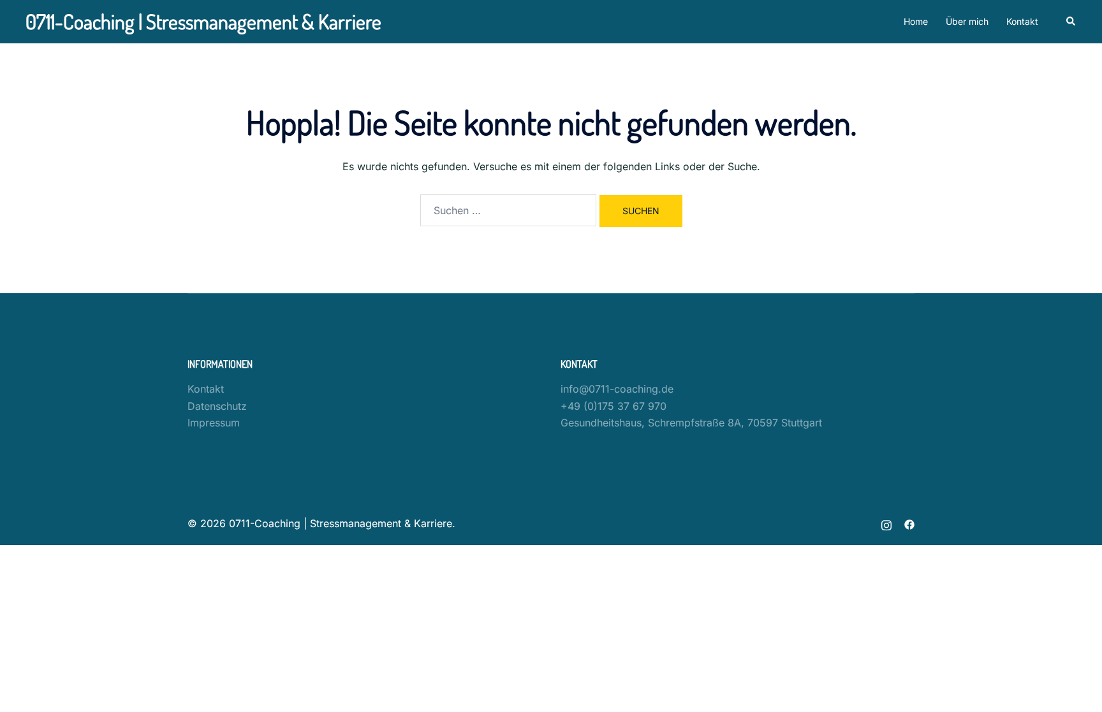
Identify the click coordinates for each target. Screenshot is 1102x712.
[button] (1071, 22)
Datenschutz (217, 406)
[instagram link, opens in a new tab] (886, 523)
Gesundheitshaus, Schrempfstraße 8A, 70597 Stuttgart (691, 422)
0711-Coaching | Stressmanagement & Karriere (203, 21)
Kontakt (1022, 21)
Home (916, 21)
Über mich (967, 21)
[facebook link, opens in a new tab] (909, 523)
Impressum (213, 422)
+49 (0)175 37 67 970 (613, 406)
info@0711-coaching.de (617, 388)
